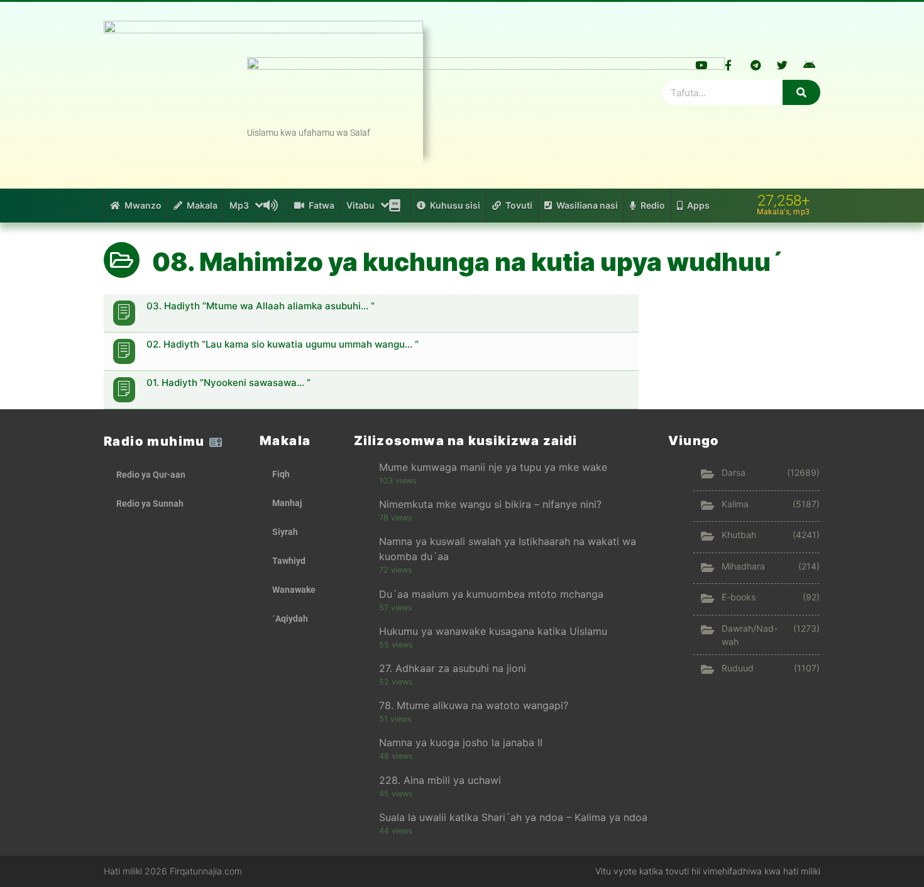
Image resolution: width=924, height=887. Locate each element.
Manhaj (287, 503)
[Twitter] (782, 64)
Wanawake (294, 590)
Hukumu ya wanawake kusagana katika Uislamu (493, 631)
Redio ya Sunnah (150, 504)
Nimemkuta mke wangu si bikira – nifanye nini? (490, 504)
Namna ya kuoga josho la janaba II (460, 742)
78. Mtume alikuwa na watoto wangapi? (473, 705)
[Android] (809, 64)
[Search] (801, 92)
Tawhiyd (288, 561)
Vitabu (360, 205)
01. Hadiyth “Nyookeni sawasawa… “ (228, 382)
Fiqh (281, 474)
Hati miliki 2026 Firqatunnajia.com (173, 871)
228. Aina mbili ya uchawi (440, 780)
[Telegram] (755, 64)
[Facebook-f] (728, 64)
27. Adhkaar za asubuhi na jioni (452, 668)
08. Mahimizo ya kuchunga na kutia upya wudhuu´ (467, 261)
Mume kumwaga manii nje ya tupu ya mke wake (493, 467)
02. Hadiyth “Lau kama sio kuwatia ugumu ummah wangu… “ (282, 344)
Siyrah (285, 532)
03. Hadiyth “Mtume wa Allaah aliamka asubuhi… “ (260, 306)
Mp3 (239, 205)
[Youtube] (701, 64)
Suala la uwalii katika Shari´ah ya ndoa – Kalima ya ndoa (513, 817)
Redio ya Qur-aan (150, 475)
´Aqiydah (290, 619)
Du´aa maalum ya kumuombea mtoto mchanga (491, 594)
